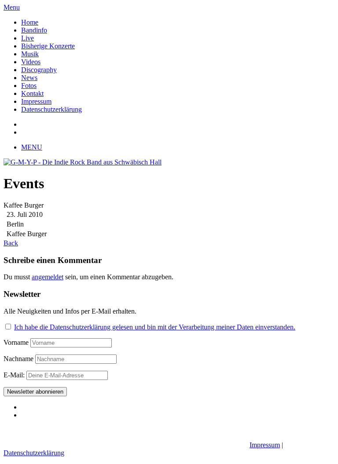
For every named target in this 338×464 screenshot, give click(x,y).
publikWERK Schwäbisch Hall (201, 445)
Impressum (36, 101)
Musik (30, 54)
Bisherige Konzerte (48, 46)
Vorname (16, 342)
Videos (30, 62)
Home (29, 22)
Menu (12, 7)
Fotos (29, 85)
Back (11, 243)
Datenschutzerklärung (51, 109)
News (29, 77)
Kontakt (32, 93)
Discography (39, 69)
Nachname (18, 358)
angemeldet (47, 277)
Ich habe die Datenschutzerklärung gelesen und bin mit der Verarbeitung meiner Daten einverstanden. (154, 327)
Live (27, 38)
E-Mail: (15, 375)
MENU (31, 147)
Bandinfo (34, 30)
